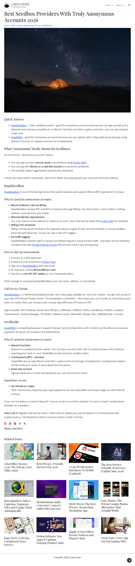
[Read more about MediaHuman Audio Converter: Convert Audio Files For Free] (51, 488)
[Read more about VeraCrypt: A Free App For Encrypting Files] (116, 525)
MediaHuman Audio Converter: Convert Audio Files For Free (48, 505)
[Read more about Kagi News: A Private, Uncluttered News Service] (19, 525)
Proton (45, 261)
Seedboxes (47, 25)
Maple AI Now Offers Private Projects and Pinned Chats (81, 535)
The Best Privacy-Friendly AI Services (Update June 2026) (113, 468)
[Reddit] (5, 423)
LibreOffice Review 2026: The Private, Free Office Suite (18, 467)
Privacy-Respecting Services (29, 25)
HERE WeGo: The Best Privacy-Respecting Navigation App (82, 507)
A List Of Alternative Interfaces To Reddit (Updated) (81, 470)
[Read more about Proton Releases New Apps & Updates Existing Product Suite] (51, 524)
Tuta (52, 261)
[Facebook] (10, 423)
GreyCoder (20, 4)
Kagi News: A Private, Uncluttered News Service (17, 541)
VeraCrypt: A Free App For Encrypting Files (114, 539)
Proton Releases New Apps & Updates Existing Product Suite (50, 539)
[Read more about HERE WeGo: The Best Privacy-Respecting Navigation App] (84, 489)
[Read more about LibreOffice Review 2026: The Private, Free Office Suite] (19, 451)
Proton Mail (79, 162)
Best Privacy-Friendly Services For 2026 (49, 465)
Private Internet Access (44, 244)
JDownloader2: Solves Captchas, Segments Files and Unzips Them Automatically (18, 505)
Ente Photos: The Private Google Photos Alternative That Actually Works (114, 505)
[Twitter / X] (25, 423)
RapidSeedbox (18, 125)
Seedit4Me (17, 137)
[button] (112, 5)
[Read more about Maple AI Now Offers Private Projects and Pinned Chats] (84, 522)
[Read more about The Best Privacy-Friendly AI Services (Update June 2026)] (116, 451)
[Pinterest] (15, 423)
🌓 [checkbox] (129, 560)
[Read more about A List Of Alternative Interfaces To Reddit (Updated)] (84, 452)
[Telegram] (20, 423)
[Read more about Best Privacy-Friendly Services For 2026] (51, 451)
